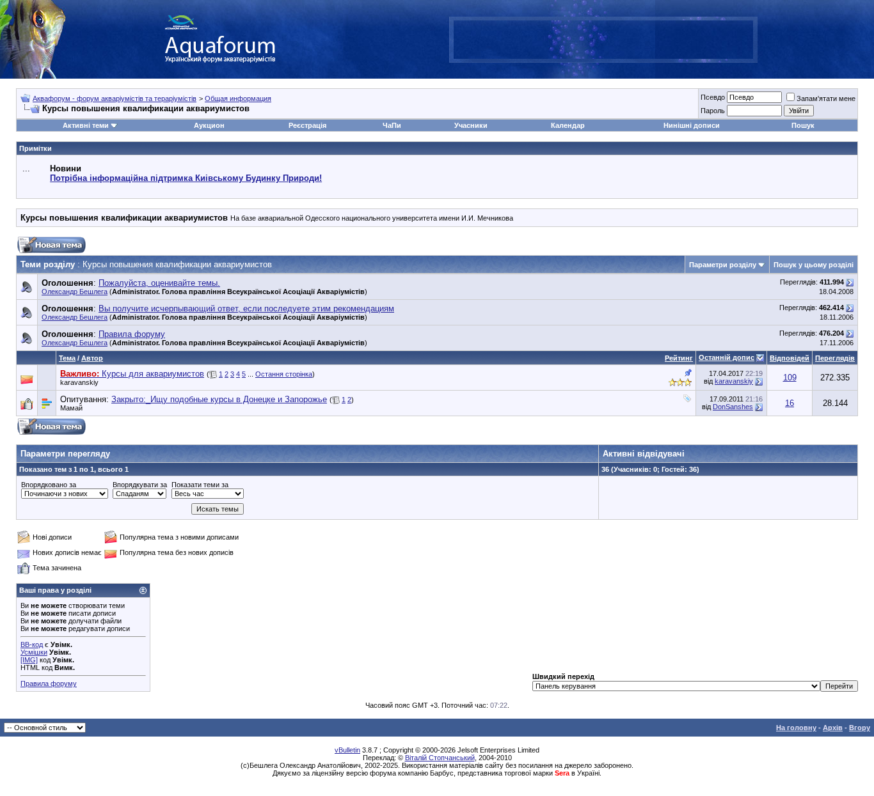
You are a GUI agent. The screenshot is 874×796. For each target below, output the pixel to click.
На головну (796, 727)
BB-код (31, 644)
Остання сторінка (283, 374)
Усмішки (33, 652)
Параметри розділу (722, 265)
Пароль (713, 110)
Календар (568, 125)
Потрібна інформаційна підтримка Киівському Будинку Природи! (186, 178)
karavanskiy (79, 382)
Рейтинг (679, 358)
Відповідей (789, 358)
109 (790, 377)
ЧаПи (392, 125)
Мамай (71, 408)
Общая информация (238, 98)
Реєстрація (307, 125)
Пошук (802, 125)
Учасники (471, 125)
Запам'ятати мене (826, 98)
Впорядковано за (48, 484)
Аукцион (209, 125)
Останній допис (726, 357)
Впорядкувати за (140, 484)
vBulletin (347, 750)
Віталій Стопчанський (440, 757)
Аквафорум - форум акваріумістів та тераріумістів (114, 98)
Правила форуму (48, 683)
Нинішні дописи (691, 125)
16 (789, 403)
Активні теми (86, 125)
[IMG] (29, 660)
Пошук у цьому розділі (814, 265)
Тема (67, 358)
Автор (92, 358)
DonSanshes (733, 406)
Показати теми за (199, 484)
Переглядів (835, 358)
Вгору (859, 727)
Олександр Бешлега (74, 291)
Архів (833, 727)
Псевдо (713, 97)
